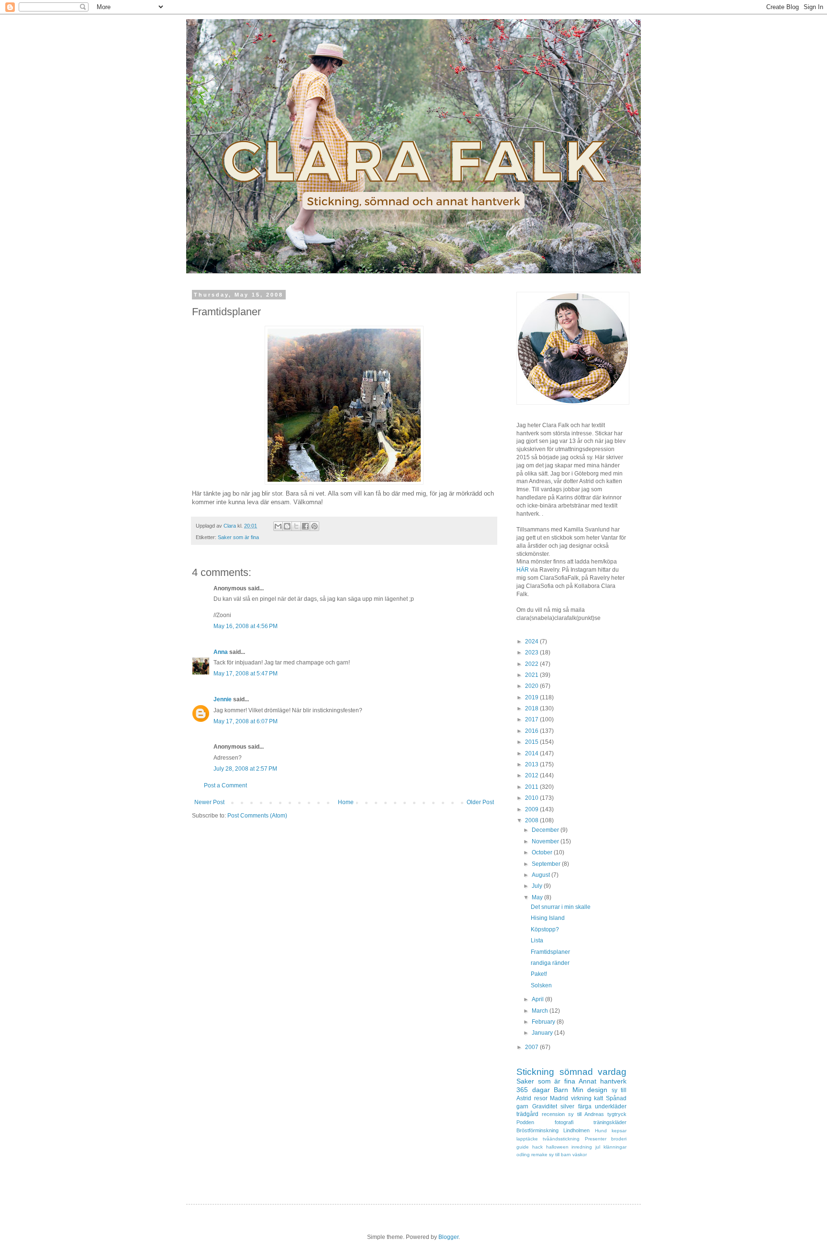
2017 (532, 719)
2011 (532, 787)
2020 (532, 686)
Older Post (480, 802)
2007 (532, 1047)
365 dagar (533, 1090)
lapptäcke (527, 1138)
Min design (590, 1090)
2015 (532, 742)
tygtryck (616, 1114)
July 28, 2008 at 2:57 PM (245, 768)
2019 (532, 697)
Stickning (535, 1072)
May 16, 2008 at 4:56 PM (245, 626)
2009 (532, 809)
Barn (561, 1090)
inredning (581, 1146)
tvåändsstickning (561, 1138)
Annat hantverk (602, 1081)
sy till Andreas (586, 1114)
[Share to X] (296, 526)
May (538, 897)
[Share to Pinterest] (314, 526)
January (543, 1032)
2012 (532, 775)
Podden (525, 1122)
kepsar (619, 1130)
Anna (220, 652)
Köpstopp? (545, 929)
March (540, 1010)
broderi (618, 1138)
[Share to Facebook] (305, 526)
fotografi (564, 1122)
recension (553, 1114)
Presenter (595, 1138)
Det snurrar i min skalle (561, 907)
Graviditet (544, 1106)
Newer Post (209, 802)
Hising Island (548, 918)
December (546, 830)
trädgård (527, 1114)
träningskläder (609, 1122)
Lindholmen (576, 1130)
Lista (537, 940)
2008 (532, 820)
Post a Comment (225, 785)
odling (523, 1154)
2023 (532, 652)
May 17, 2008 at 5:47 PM (245, 673)
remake (539, 1154)
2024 (532, 641)
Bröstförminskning (537, 1130)
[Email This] (278, 526)
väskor (579, 1154)
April (538, 999)
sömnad (576, 1072)
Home (346, 802)
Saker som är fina (238, 537)
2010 (532, 798)
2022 (532, 664)
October (543, 852)
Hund (601, 1130)
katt (598, 1098)
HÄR (522, 569)
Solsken (541, 985)
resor (541, 1098)
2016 (532, 731)
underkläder (610, 1106)
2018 (532, 708)
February (544, 1021)
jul (597, 1146)
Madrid (559, 1098)
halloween (557, 1146)
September (547, 864)
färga (585, 1106)
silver (567, 1106)
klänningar (614, 1146)
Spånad (616, 1098)
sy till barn (560, 1154)
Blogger (448, 1237)
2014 (532, 753)
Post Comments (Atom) (257, 815)
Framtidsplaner (550, 952)
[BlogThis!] (287, 526)
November (546, 841)
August (541, 875)
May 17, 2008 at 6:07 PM (245, 721)
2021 (532, 675)
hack (537, 1146)
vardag (612, 1072)
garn (522, 1106)
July (538, 886)
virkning (581, 1098)
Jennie (222, 699)
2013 (532, 764)
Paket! (539, 974)
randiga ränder (550, 963)
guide (522, 1146)
